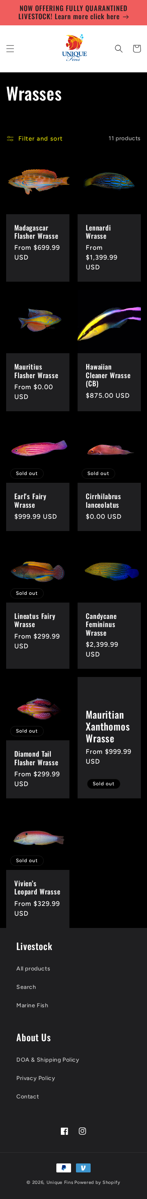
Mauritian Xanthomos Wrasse (108, 726)
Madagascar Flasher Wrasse (36, 232)
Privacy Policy (35, 1078)
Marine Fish (32, 1005)
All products (33, 968)
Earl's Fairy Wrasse (30, 500)
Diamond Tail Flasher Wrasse (36, 758)
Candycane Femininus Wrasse (101, 624)
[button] (10, 49)
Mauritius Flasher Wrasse (36, 371)
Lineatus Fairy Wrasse (35, 620)
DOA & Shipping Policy (48, 1059)
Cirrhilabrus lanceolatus (103, 500)
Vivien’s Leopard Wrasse (37, 887)
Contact (27, 1096)
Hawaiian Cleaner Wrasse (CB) (108, 375)
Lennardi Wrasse (98, 232)
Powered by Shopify (97, 1182)
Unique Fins (60, 1182)
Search (26, 987)
